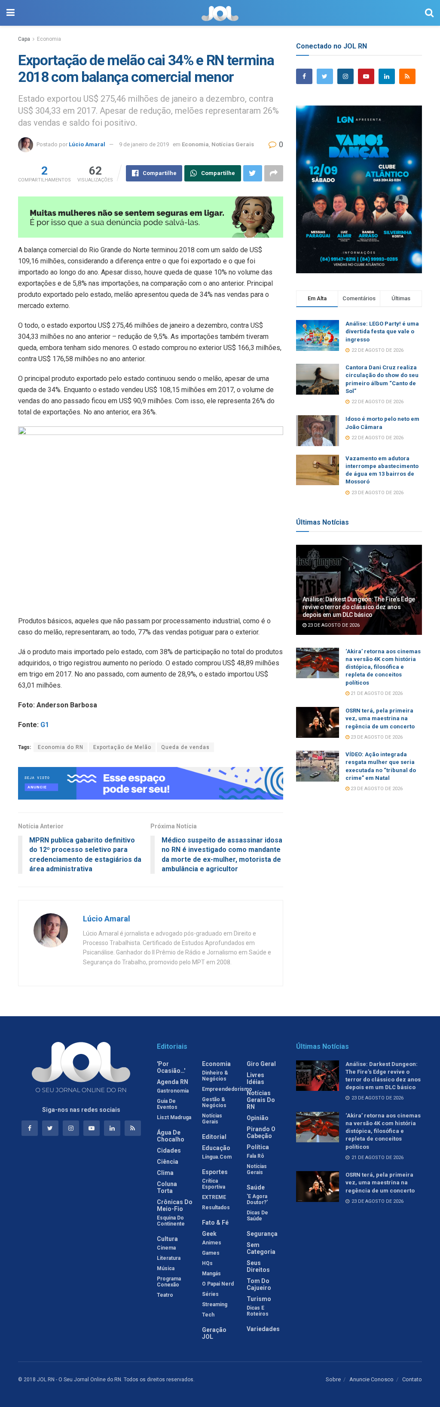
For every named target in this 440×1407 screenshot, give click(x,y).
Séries (210, 1294)
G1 (44, 725)
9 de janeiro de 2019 (144, 144)
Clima (165, 1172)
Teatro (165, 1295)
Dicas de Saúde (257, 1216)
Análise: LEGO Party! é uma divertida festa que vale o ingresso (382, 331)
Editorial (214, 1136)
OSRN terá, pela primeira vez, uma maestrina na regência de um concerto (380, 718)
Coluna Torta (167, 1187)
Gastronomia (173, 1091)
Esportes (215, 1171)
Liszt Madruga (174, 1117)
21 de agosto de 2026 (376, 693)
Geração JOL (214, 1333)
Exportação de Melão (122, 747)
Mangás (211, 1274)
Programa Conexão (169, 1282)
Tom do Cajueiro (259, 1284)
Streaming (214, 1304)
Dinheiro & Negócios (215, 1076)
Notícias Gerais (232, 144)
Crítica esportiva (213, 1184)
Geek (209, 1233)
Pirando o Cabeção (261, 1132)
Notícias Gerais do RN (261, 1100)
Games (211, 1253)
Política (258, 1147)
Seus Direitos (258, 1266)
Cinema (166, 1248)
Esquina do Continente (171, 1221)
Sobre (333, 1379)
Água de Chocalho (170, 1136)
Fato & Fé (215, 1222)
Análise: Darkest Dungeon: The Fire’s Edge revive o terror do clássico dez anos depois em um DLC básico (359, 607)
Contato (412, 1379)
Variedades (263, 1328)
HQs (207, 1263)
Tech (208, 1315)
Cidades (169, 1150)
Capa (24, 39)
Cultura (167, 1238)
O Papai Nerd (218, 1284)
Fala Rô (255, 1156)
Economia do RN (60, 747)
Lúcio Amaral (87, 144)
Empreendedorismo (227, 1089)
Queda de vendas (185, 747)
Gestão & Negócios (214, 1102)
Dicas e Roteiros (258, 1311)
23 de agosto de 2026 (333, 625)
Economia (49, 39)
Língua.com (217, 1157)
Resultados (216, 1208)
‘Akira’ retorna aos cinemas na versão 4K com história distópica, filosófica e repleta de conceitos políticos (383, 667)
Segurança (262, 1233)
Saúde (256, 1187)
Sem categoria (261, 1248)
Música (165, 1268)
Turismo (259, 1298)
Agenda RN (172, 1081)
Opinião (258, 1117)
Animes (211, 1243)
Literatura (168, 1258)
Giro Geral (261, 1063)
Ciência (167, 1161)
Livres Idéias (255, 1078)
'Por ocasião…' (171, 1067)
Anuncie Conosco (371, 1379)
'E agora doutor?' (257, 1199)
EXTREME (214, 1197)
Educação (216, 1147)
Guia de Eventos (167, 1104)
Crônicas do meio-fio (174, 1205)
